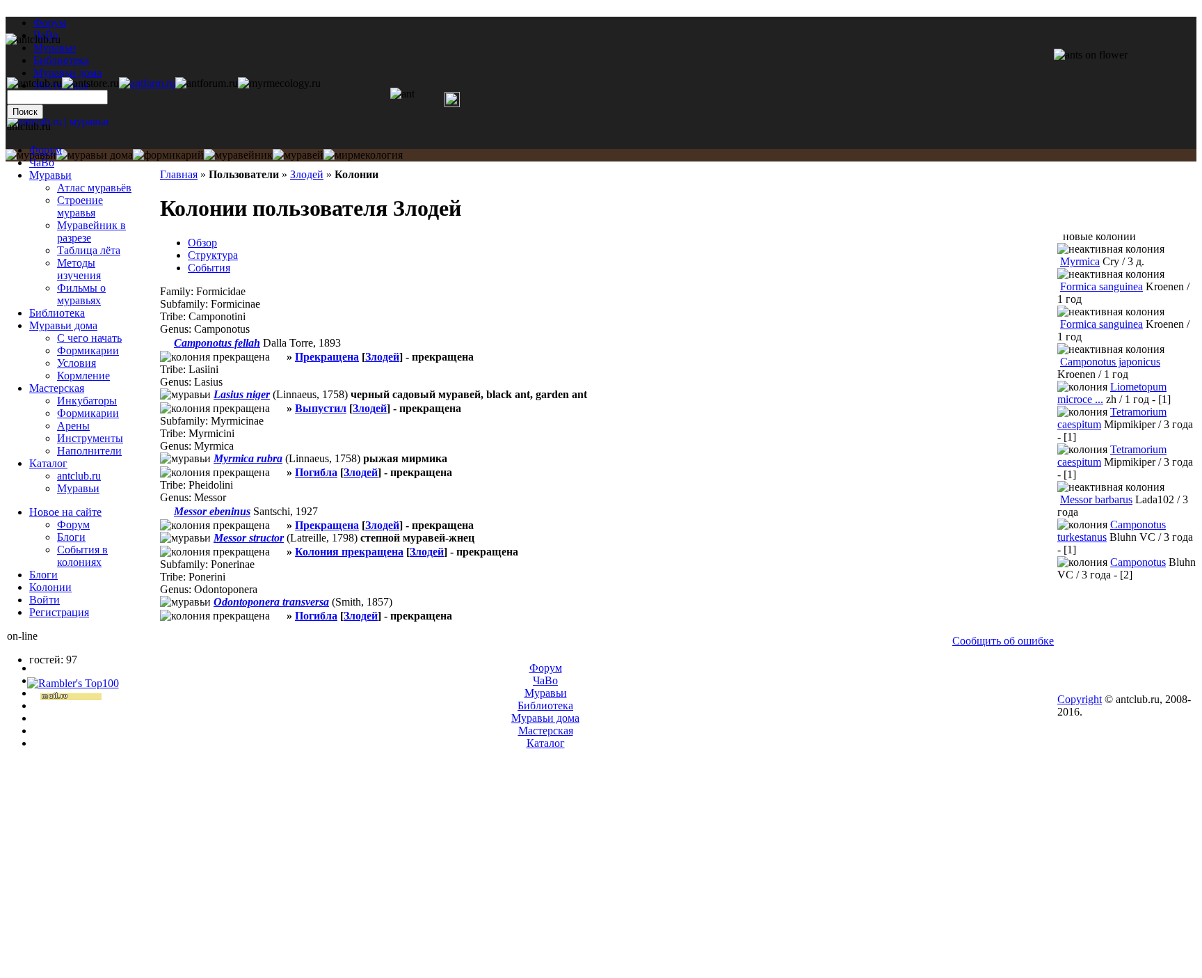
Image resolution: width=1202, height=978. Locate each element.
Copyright (1079, 699)
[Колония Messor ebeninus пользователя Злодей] (278, 525)
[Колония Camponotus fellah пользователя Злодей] (278, 357)
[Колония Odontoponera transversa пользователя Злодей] (278, 616)
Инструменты (90, 438)
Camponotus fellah (217, 343)
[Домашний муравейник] (147, 83)
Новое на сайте (65, 512)
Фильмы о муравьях (81, 294)
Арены (73, 426)
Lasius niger (242, 394)
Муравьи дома (63, 325)
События (209, 268)
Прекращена (327, 357)
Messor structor (249, 538)
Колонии (50, 587)
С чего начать (89, 338)
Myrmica (1080, 261)
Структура (213, 255)
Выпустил (320, 408)
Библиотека (57, 313)
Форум (49, 23)
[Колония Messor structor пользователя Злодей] (278, 552)
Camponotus (1138, 562)
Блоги (71, 537)
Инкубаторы (87, 401)
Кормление (83, 375)
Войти (44, 600)
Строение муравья (80, 206)
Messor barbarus (1096, 499)
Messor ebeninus (212, 511)
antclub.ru (79, 476)
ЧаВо (41, 162)
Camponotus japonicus (1110, 362)
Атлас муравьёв (94, 188)
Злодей (306, 174)
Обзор (202, 243)
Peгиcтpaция (59, 612)
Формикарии (88, 350)
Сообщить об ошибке (1003, 641)
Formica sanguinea (1101, 286)
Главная (179, 174)
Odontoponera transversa (271, 602)
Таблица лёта (88, 250)
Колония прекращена (349, 552)
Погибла (316, 472)
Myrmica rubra (248, 458)
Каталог (48, 463)
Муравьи (50, 175)
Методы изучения (79, 269)
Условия (76, 363)
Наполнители (89, 451)
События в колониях (82, 556)
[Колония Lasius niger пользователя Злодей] (278, 408)
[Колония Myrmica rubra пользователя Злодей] (278, 472)
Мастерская (56, 388)
